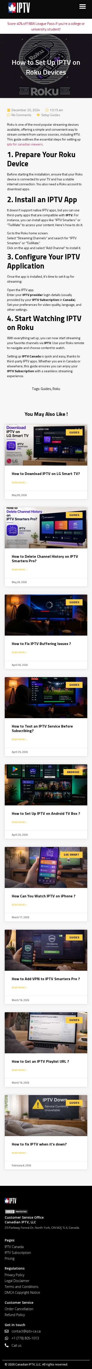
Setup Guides (50, 114)
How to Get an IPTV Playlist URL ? (40, 1061)
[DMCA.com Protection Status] (46, 1211)
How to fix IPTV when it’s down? (39, 1144)
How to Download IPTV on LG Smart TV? (46, 473)
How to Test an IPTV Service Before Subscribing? (42, 728)
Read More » (19, 482)
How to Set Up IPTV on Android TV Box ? (46, 813)
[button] (82, 6)
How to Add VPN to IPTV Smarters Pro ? (46, 979)
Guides (46, 388)
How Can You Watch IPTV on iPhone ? (43, 896)
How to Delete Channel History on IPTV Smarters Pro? (45, 559)
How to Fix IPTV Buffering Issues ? (41, 643)
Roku (56, 388)
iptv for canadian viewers (25, 144)
